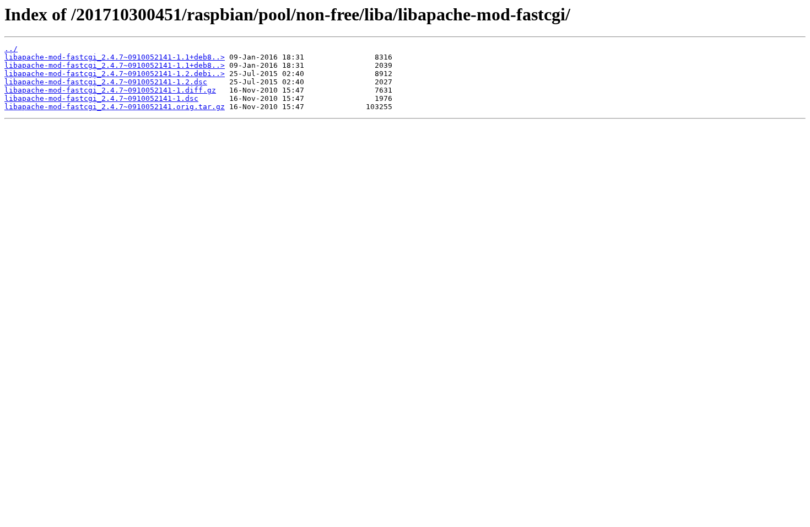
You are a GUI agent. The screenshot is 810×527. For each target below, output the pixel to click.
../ (11, 49)
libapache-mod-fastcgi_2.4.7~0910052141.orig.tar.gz (114, 107)
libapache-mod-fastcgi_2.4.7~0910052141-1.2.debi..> (114, 73)
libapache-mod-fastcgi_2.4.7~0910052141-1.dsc (101, 98)
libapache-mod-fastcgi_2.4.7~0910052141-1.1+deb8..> (114, 57)
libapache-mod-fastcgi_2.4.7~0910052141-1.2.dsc (105, 82)
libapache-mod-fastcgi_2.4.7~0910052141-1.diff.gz (110, 90)
